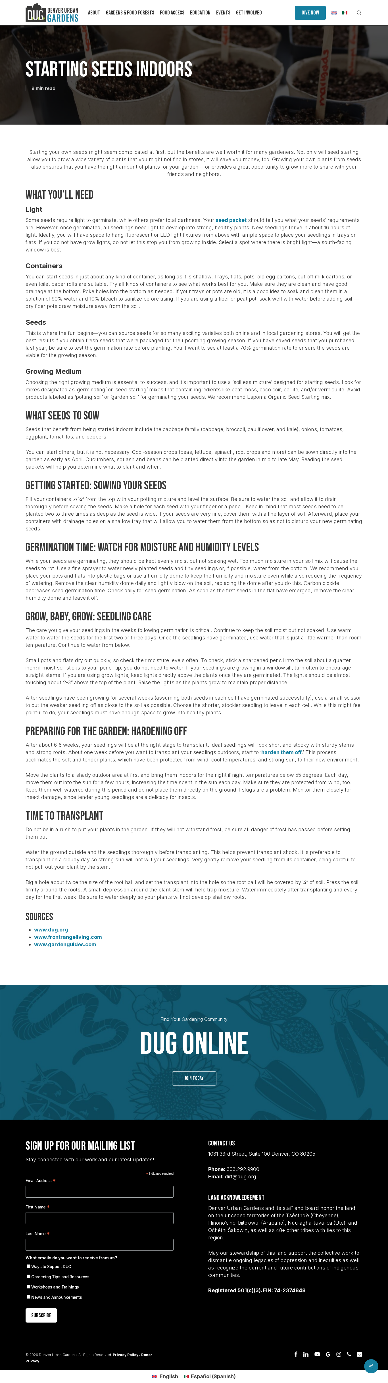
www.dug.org (51, 930)
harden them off (281, 752)
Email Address (41, 1181)
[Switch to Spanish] (344, 12)
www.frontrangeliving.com (68, 937)
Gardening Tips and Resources (60, 1276)
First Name (38, 1207)
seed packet (231, 220)
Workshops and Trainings (55, 1287)
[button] (194, 1078)
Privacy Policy (125, 1355)
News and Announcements (56, 1297)
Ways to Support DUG (51, 1266)
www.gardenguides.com (65, 944)
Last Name (38, 1234)
